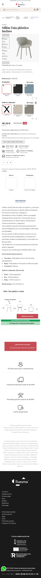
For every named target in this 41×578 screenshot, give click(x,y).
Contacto (5, 492)
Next (6, 62)
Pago (3, 516)
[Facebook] (12, 528)
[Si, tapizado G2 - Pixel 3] (18, 109)
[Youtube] (29, 528)
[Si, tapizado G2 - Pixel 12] (29, 109)
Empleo (4, 501)
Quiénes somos (7, 494)
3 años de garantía (20, 412)
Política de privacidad (8, 512)
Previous (6, 35)
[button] (20, 346)
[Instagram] (25, 528)
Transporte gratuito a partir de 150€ (20, 385)
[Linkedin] (20, 528)
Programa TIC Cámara (9, 523)
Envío (3, 519)
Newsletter (5, 503)
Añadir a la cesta (27, 316)
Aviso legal (5, 505)
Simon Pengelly (17, 65)
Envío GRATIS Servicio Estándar (20, 320)
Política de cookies (8, 521)
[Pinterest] (16, 528)
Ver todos (30, 82)
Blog (3, 498)
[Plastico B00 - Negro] (18, 89)
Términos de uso (7, 514)
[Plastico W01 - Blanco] (6, 89)
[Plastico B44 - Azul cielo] (29, 89)
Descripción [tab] (20, 200)
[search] (4, 9)
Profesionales (6, 496)
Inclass (4, 25)
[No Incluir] (6, 109)
